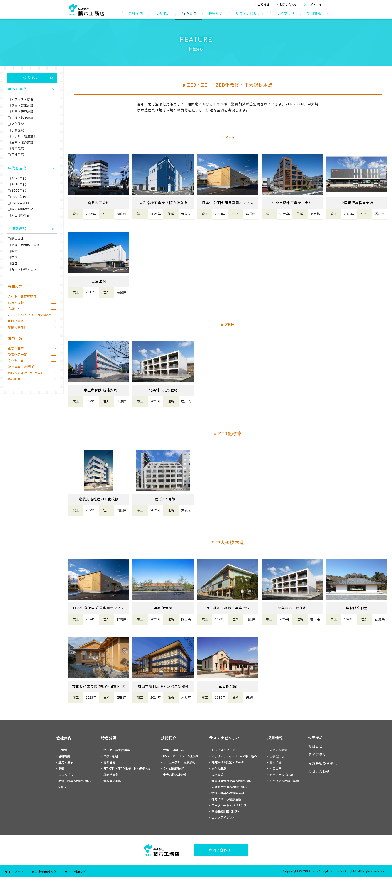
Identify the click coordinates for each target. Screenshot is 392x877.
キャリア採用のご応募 (284, 781)
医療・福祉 (16, 303)
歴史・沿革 (65, 762)
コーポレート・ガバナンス (229, 805)
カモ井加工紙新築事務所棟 (228, 608)
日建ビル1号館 (163, 499)
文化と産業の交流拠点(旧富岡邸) (98, 686)
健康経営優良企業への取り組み (232, 781)
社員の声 (275, 768)
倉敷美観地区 (17, 327)
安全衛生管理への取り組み (229, 787)
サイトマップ (316, 4)
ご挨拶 (62, 750)
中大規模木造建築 (175, 775)
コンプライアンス (223, 817)
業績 (61, 768)
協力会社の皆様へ (322, 763)
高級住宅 (14, 309)
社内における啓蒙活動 (226, 799)
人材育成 (217, 775)
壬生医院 (98, 281)
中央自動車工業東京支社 (292, 203)
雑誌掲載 (14, 379)
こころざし (65, 775)
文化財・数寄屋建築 (22, 296)
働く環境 (275, 762)
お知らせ (264, 4)
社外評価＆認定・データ (227, 762)
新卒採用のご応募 (281, 775)
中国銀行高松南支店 (357, 203)
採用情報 (275, 738)
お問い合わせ (288, 4)
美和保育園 (163, 608)
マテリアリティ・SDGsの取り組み (234, 756)
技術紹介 (168, 738)
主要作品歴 (16, 348)
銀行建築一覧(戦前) (22, 367)
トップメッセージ (223, 750)
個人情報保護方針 (44, 872)
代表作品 (315, 738)
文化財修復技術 (173, 768)
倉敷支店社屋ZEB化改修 (99, 499)
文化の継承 (218, 768)
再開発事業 (16, 321)
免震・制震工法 (173, 750)
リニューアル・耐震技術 (179, 762)
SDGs (62, 787)
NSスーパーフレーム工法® (181, 756)
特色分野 (109, 738)
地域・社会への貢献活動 (227, 793)
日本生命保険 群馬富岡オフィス (228, 203)
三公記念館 (228, 686)
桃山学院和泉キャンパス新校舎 (163, 686)
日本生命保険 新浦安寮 (98, 390)
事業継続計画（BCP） (226, 811)
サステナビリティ (224, 738)
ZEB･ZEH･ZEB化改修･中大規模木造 (29, 315)
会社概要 (64, 756)
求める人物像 (278, 750)
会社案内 (64, 738)
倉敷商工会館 (99, 203)
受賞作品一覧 (17, 354)
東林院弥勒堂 (357, 608)
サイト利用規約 (75, 872)
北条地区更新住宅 (163, 390)
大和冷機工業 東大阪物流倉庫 (163, 203)
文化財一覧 (16, 361)
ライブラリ (317, 755)
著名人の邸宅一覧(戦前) (25, 373)
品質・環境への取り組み (74, 781)
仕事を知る (277, 756)
